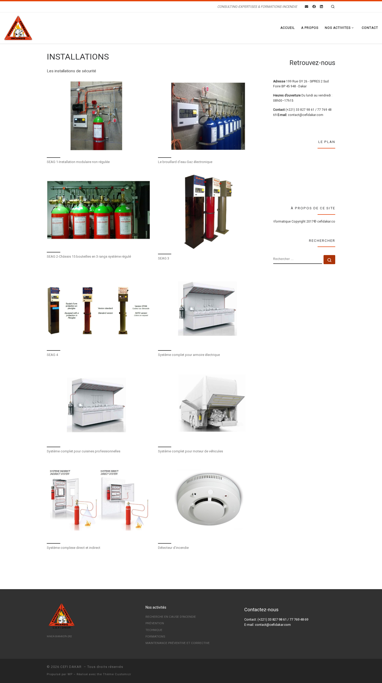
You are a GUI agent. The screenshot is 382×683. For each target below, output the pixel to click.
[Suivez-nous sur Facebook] (314, 6)
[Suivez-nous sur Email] (306, 6)
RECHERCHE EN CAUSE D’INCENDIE (171, 617)
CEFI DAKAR (71, 667)
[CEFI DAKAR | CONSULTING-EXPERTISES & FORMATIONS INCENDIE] (18, 27)
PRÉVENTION (155, 623)
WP (70, 674)
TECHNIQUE (154, 630)
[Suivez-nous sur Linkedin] (321, 6)
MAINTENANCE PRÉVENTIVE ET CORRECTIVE (178, 643)
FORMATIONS (155, 636)
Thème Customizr (117, 674)
